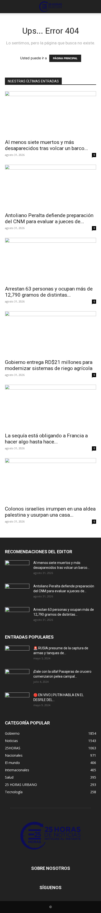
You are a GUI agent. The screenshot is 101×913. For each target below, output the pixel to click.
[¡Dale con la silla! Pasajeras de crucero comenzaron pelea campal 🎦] (17, 677)
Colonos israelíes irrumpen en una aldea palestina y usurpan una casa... (50, 512)
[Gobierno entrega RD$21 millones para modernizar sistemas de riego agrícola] (50, 333)
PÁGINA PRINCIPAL (65, 58)
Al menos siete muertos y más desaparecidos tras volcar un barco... (46, 145)
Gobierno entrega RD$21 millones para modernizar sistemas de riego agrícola (48, 365)
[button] (8, 6)
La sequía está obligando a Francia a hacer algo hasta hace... (46, 439)
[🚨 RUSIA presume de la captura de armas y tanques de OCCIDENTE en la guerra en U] (17, 654)
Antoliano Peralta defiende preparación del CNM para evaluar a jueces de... (49, 218)
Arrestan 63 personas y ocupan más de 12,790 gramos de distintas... (49, 292)
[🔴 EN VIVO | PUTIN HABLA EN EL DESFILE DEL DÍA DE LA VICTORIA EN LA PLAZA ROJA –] (17, 701)
